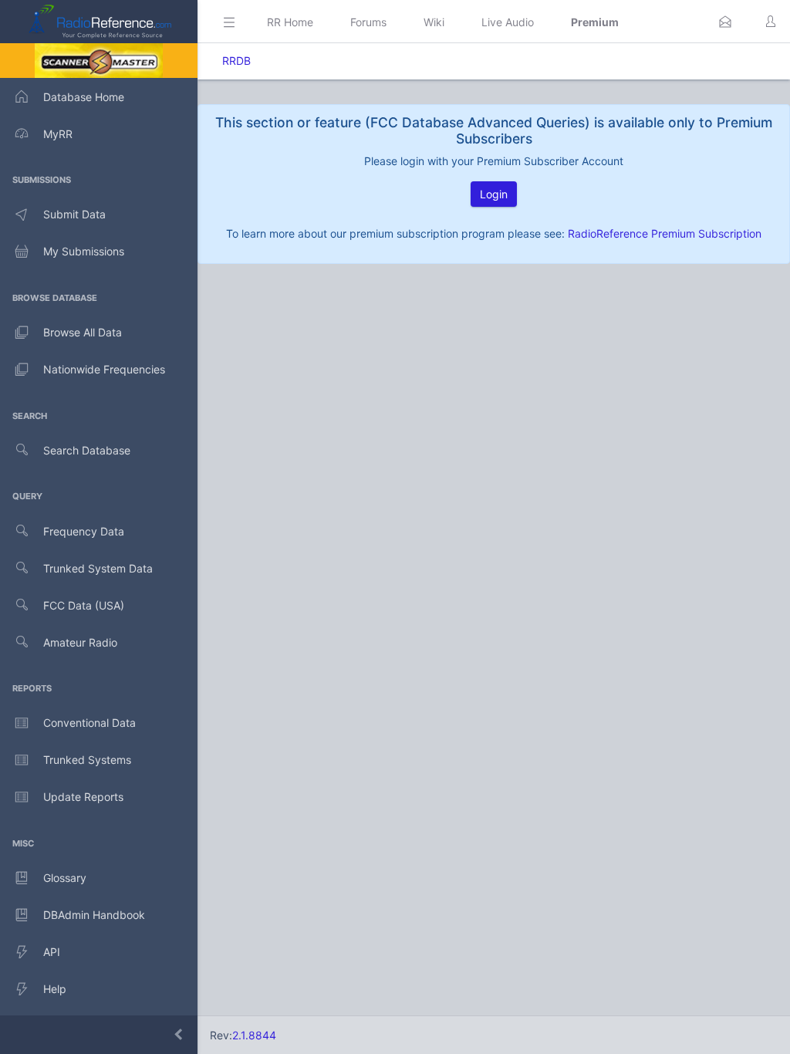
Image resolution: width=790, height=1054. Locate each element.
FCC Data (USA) (83, 605)
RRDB (236, 60)
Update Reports (83, 796)
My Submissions (83, 251)
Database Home (83, 96)
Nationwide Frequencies (104, 369)
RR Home (290, 22)
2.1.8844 (254, 1035)
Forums (368, 22)
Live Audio (507, 22)
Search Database (86, 450)
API (51, 951)
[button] (725, 21)
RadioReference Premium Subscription (664, 233)
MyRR (58, 133)
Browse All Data (82, 332)
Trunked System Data (98, 568)
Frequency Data (83, 531)
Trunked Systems (87, 759)
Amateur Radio (80, 642)
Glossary (64, 877)
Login (494, 194)
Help (54, 988)
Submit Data (74, 214)
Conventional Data (89, 722)
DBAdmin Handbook (94, 914)
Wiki (434, 22)
